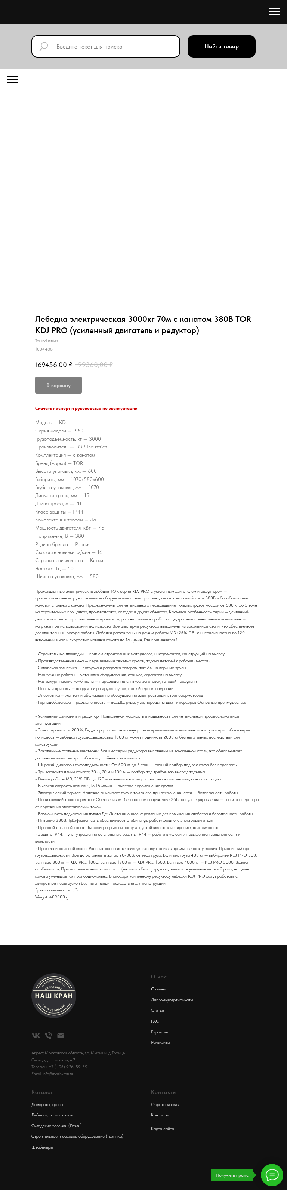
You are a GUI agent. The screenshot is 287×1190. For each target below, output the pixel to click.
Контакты (160, 1114)
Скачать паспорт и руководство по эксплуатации (86, 408)
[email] (60, 1035)
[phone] (48, 1035)
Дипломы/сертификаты (172, 999)
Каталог (42, 1092)
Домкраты (40, 1104)
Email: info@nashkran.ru (52, 1073)
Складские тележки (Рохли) (56, 1125)
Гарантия (159, 1032)
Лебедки (39, 1114)
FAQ (155, 1021)
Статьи (157, 1010)
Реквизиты (160, 1042)
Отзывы (158, 989)
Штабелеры (42, 1147)
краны (57, 1104)
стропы (66, 1114)
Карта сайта (162, 1128)
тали (53, 1114)
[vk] (36, 1035)
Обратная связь (165, 1104)
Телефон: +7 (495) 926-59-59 (59, 1066)
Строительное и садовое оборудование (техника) (77, 1136)
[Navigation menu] (274, 12)
